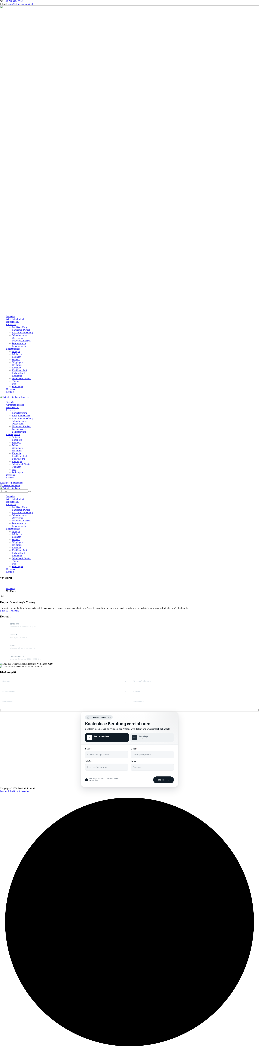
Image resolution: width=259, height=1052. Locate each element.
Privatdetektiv (8, 691)
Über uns (6, 681)
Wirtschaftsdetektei (142, 681)
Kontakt (136, 691)
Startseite (10, 588)
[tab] (107, 737)
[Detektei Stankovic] (10, 485)
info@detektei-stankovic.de (21, 4)
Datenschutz (138, 701)
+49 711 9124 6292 (13, 1)
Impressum (7, 701)
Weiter (163, 780)
